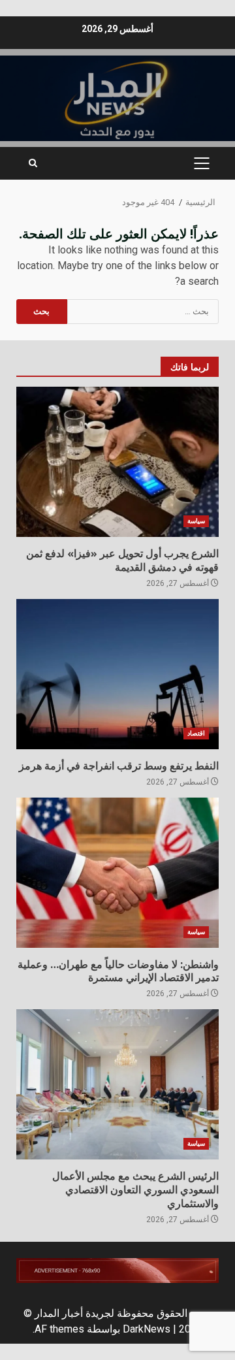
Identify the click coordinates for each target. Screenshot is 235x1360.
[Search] (33, 163)
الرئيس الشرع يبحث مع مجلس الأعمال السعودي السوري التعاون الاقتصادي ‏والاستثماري (117, 1084)
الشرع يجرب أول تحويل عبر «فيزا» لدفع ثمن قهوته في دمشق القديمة (117, 462)
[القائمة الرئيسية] (201, 163)
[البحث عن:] (143, 311)
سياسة (196, 521)
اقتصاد (196, 733)
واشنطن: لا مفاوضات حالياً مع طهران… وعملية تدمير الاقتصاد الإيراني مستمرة (117, 873)
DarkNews (146, 1329)
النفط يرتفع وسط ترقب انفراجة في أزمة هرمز (117, 674)
